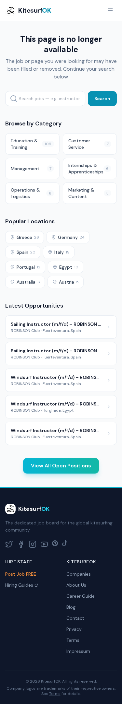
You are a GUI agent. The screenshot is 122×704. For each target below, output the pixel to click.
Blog (70, 607)
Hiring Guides (19, 585)
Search (102, 98)
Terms (72, 640)
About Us (76, 585)
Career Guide (80, 596)
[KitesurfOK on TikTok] (65, 544)
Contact (75, 618)
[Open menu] (110, 10)
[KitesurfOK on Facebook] (21, 544)
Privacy (74, 629)
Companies (78, 574)
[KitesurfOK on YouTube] (44, 544)
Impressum (78, 651)
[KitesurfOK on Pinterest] (55, 544)
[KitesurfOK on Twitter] (9, 544)
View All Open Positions (61, 465)
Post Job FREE (20, 574)
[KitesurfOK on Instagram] (32, 544)
